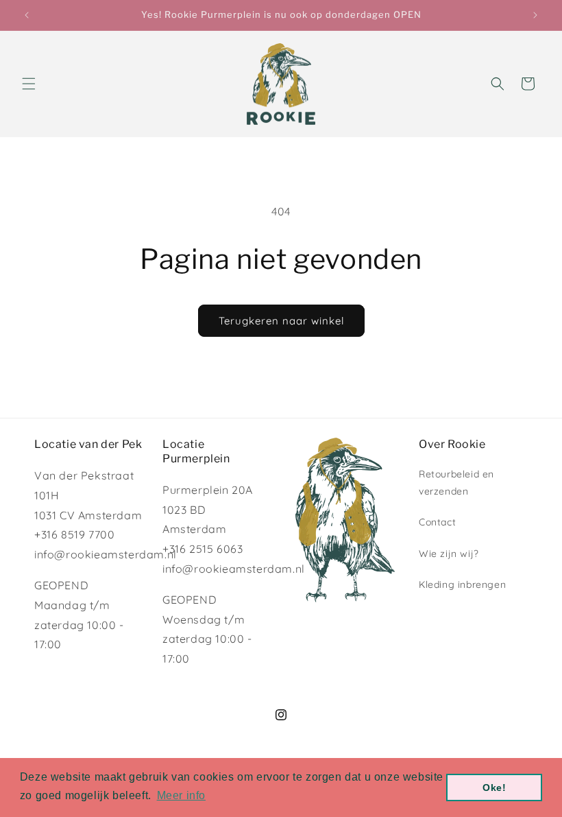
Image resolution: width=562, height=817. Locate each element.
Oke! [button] (494, 787)
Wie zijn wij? (449, 553)
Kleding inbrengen (462, 584)
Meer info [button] (181, 795)
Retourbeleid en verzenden (456, 482)
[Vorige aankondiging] (27, 15)
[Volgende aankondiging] (535, 15)
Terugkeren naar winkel (281, 320)
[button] (29, 84)
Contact (437, 522)
